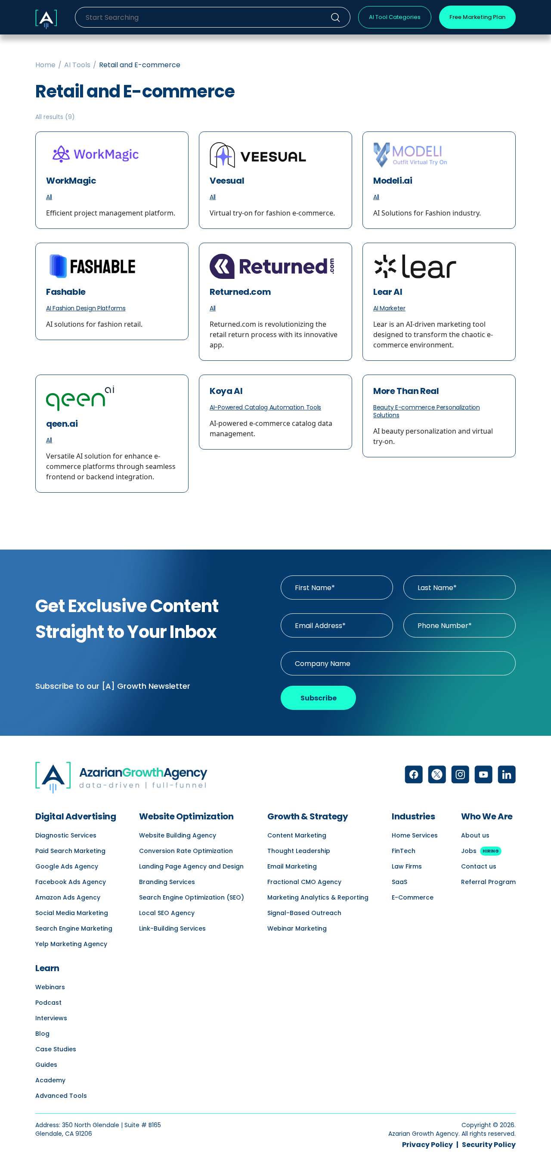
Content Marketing (296, 835)
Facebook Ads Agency (70, 882)
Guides (46, 1064)
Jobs (480, 851)
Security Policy (489, 1145)
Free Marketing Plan (477, 17)
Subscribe (318, 698)
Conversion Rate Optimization (186, 851)
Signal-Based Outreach (304, 913)
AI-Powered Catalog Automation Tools (265, 407)
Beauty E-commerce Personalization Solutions (426, 411)
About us (475, 835)
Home (45, 65)
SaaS (399, 882)
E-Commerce (412, 897)
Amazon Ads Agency (67, 897)
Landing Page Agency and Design (191, 866)
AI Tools (77, 65)
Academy (50, 1080)
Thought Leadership (298, 851)
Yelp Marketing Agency (71, 944)
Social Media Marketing (71, 913)
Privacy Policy (427, 1145)
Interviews (51, 1018)
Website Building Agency (177, 835)
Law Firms (407, 866)
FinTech (403, 851)
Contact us (478, 866)
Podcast (48, 1002)
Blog (42, 1033)
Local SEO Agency (167, 913)
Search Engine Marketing (73, 928)
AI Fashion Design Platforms (85, 308)
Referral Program (488, 882)
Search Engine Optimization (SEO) (191, 897)
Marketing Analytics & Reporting (317, 897)
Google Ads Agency (66, 866)
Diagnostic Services (65, 835)
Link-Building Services (172, 928)
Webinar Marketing (297, 928)
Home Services (415, 835)
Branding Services (167, 882)
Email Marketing (292, 866)
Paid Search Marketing (70, 851)
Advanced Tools (61, 1095)
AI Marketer (389, 308)
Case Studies (55, 1049)
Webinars (50, 987)
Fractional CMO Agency (304, 882)
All (49, 197)
